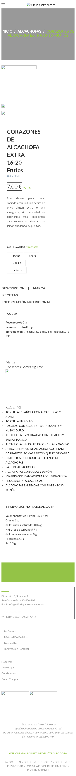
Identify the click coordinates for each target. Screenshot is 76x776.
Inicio (7, 31)
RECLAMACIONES (38, 770)
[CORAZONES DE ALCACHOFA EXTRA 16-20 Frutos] (3, 106)
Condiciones (8, 673)
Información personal (16, 648)
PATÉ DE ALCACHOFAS (20, 467)
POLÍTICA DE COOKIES (38, 762)
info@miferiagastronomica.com (26, 604)
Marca (39, 288)
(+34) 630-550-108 (24, 600)
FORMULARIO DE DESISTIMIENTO (47, 766)
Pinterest (18, 269)
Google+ (17, 262)
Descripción (13, 288)
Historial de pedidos (16, 637)
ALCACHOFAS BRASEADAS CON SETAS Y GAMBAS (38, 444)
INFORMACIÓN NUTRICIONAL (26, 302)
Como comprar (10, 679)
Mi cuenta (10, 631)
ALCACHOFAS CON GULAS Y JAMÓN (29, 471)
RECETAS (10, 295)
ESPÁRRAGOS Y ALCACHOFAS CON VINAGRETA (36, 476)
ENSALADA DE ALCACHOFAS (24, 480)
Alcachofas (29, 31)
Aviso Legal (7, 667)
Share (32, 255)
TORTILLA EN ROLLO (19, 421)
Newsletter (11, 643)
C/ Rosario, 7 (21, 596)
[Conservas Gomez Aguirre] (19, 371)
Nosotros (6, 661)
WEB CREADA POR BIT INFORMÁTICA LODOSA (38, 753)
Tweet (16, 255)
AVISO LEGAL (13, 762)
